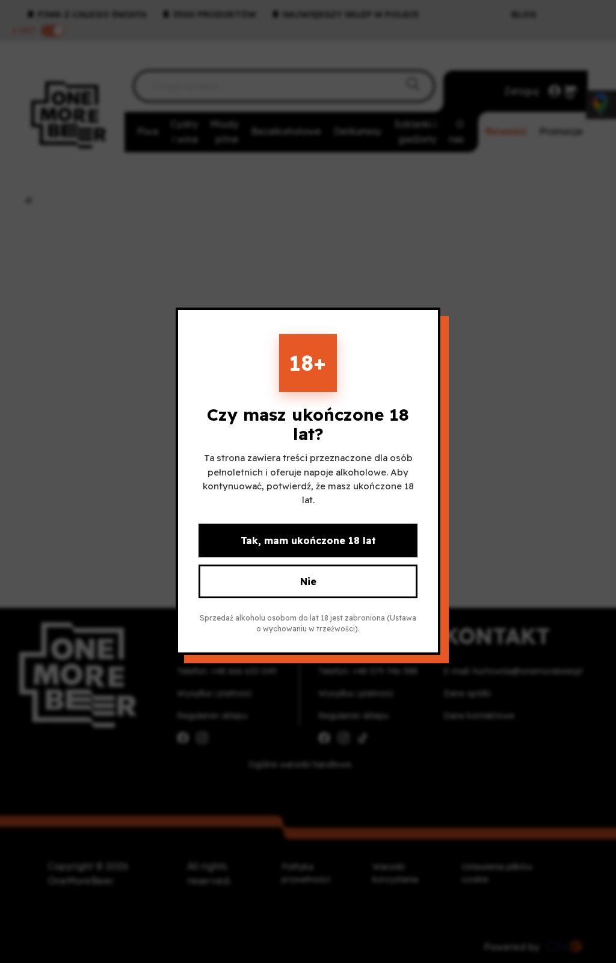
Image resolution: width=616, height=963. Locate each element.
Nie (308, 582)
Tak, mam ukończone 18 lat (308, 541)
